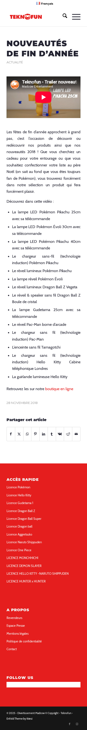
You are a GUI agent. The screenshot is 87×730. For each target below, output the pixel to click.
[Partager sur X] (19, 434)
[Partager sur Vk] (60, 434)
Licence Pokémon (18, 487)
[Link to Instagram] (76, 724)
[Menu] (73, 16)
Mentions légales (18, 633)
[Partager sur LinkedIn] (44, 434)
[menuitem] (44, 3)
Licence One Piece (19, 550)
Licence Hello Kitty (19, 495)
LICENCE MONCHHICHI (22, 558)
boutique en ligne (59, 388)
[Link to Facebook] (69, 724)
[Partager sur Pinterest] (35, 434)
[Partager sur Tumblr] (52, 434)
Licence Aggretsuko (19, 534)
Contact (12, 649)
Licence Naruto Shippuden (24, 542)
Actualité (15, 62)
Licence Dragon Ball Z (21, 511)
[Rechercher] (62, 16)
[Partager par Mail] (76, 434)
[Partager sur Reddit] (68, 434)
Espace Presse (16, 625)
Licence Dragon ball (19, 526)
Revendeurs (14, 618)
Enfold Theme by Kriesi (19, 718)
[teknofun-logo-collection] (36, 16)
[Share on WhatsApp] (27, 434)
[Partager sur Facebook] (11, 434)
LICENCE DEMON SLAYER (24, 566)
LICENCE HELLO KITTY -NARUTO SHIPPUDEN (38, 573)
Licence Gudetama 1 (20, 503)
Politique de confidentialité (24, 641)
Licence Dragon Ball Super (24, 519)
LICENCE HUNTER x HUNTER (26, 581)
